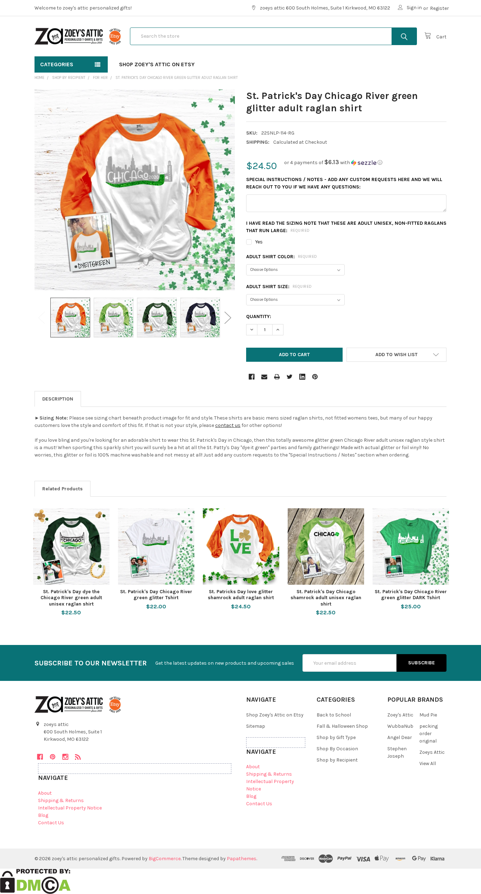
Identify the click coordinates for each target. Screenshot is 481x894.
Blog (43, 815)
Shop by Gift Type (336, 737)
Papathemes (241, 859)
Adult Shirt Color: (281, 257)
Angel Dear (399, 737)
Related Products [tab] (62, 489)
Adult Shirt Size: (279, 287)
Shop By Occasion (337, 749)
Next (228, 317)
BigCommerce (165, 859)
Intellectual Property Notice (70, 808)
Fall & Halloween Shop (342, 726)
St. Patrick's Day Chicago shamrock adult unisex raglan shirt (326, 598)
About (45, 793)
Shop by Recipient (337, 760)
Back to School (334, 715)
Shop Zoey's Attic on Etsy (157, 64)
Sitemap (255, 726)
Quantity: (258, 316)
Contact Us (51, 823)
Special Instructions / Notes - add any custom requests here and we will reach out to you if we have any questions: (344, 183)
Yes (259, 242)
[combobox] (273, 36)
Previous (42, 317)
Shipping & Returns (61, 800)
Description (57, 399)
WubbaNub (400, 726)
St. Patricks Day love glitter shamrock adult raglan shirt (241, 595)
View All (427, 763)
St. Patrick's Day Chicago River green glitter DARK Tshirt (411, 595)
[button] (333, 162)
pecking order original (428, 733)
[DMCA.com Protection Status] (35, 881)
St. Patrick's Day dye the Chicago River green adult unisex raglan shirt (71, 598)
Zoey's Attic (400, 715)
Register (439, 8)
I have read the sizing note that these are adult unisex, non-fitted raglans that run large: (346, 227)
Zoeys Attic (432, 752)
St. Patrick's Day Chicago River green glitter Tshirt (156, 595)
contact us (228, 425)
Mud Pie (428, 715)
